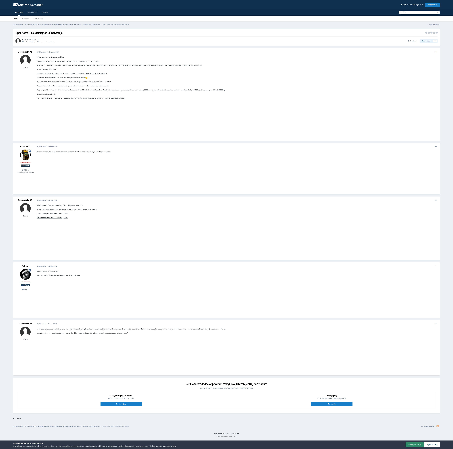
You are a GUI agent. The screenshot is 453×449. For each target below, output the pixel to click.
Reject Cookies (431, 445)
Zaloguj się (332, 404)
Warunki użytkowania (169, 446)
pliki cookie (40, 446)
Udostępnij (413, 41)
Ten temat (429, 12)
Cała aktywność (32, 12)
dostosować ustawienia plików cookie (94, 446)
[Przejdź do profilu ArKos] (25, 274)
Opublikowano (48, 52)
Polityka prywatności (221, 433)
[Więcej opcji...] (435, 52)
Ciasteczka (235, 433)
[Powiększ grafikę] (86, 78)
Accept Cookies (415, 445)
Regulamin (25, 18)
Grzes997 (25, 146)
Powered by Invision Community (226, 436)
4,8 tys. (26, 170)
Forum (15, 18)
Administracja (38, 18)
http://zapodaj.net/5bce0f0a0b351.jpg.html (52, 213)
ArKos (25, 266)
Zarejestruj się (432, 5)
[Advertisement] (80, 121)
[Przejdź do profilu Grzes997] (25, 155)
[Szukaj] (437, 12)
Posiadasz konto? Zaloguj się (411, 5)
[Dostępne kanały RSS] (437, 426)
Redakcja (45, 12)
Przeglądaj (19, 12)
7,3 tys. (26, 289)
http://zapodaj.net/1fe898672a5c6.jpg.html (52, 218)
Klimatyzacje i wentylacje (45, 42)
